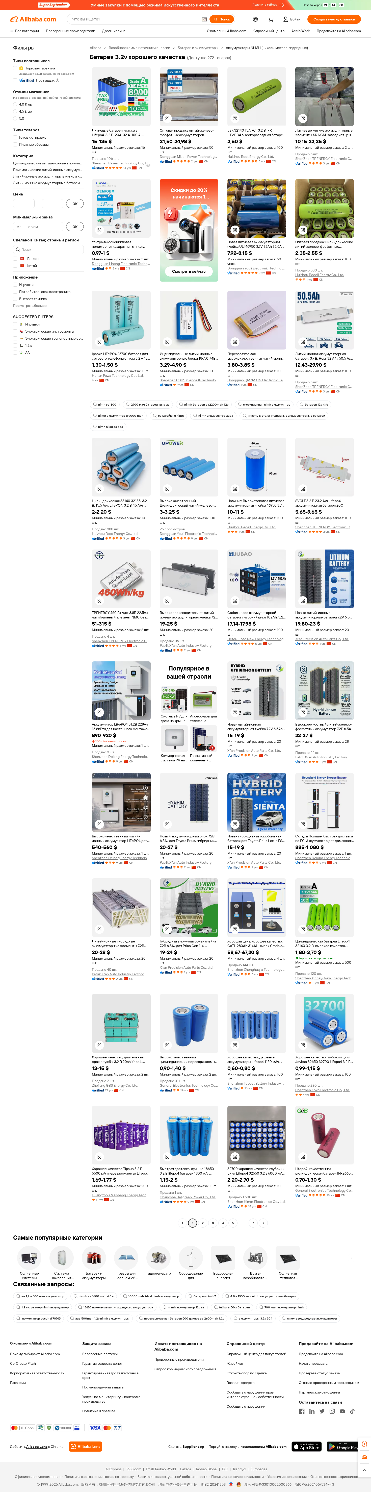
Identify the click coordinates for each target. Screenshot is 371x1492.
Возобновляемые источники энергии (139, 48)
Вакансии (18, 1383)
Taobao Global (206, 1469)
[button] (204, 19)
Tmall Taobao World (161, 1469)
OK (74, 204)
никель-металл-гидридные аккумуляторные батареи (286, 415)
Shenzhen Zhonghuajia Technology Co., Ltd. (256, 969)
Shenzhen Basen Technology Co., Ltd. (121, 163)
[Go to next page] (263, 1223)
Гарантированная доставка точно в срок (110, 1375)
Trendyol (239, 1469)
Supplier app (193, 1447)
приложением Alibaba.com (263, 1447)
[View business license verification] (231, 1484)
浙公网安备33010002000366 (268, 1484)
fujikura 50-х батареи (234, 1307)
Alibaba (95, 48)
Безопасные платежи (100, 1354)
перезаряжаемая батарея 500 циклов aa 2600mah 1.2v (184, 1318)
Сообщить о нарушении (246, 1406)
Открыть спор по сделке (247, 1373)
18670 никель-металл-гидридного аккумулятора (118, 1307)
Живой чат (235, 1363)
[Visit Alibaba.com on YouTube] (342, 1411)
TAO (225, 1469)
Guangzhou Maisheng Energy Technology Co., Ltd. (121, 1195)
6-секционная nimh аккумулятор (266, 404)
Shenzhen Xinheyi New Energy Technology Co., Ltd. (324, 978)
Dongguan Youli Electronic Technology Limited (256, 268)
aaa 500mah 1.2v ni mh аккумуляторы (102, 1318)
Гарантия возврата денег (102, 1363)
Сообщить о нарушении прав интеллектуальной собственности (255, 1394)
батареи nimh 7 (205, 1296)
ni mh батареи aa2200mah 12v (206, 404)
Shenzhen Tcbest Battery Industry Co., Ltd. (256, 1083)
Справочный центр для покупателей (256, 1354)
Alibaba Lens (36, 1447)
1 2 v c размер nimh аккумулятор (45, 1307)
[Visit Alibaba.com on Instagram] (332, 1411)
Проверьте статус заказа (319, 1373)
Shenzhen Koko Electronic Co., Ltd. (322, 1090)
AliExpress (113, 1469)
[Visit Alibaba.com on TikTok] (352, 1411)
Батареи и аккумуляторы (198, 48)
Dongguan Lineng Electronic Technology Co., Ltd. (121, 264)
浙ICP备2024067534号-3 (314, 1484)
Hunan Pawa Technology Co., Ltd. (118, 376)
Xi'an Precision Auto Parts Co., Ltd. (322, 639)
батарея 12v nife (316, 404)
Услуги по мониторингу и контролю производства (111, 1399)
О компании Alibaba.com (31, 1343)
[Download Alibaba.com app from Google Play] (344, 1446)
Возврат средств (240, 1383)
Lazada (185, 1469)
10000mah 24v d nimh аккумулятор (153, 1296)
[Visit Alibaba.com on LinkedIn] (312, 1411)
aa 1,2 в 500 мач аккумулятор (42, 1296)
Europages (258, 1469)
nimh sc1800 (107, 404)
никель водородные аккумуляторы (312, 1318)
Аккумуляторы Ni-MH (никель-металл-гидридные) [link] (267, 48)
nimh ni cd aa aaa (110, 427)
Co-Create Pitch (23, 1363)
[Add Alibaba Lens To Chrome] (85, 1446)
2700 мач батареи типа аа (150, 404)
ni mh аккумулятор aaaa (215, 415)
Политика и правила (98, 1411)
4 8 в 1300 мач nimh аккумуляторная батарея (263, 1296)
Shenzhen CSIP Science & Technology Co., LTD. (189, 380)
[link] (364, 1444)
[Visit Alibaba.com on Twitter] (322, 1411)
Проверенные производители (179, 1359)
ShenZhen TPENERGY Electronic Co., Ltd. (324, 159)
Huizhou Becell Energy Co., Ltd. (319, 275)
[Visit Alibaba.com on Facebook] (302, 1411)
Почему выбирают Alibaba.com (35, 1354)
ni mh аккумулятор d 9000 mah (120, 415)
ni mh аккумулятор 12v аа (186, 1307)
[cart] (272, 20)
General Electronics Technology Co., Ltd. (189, 1085)
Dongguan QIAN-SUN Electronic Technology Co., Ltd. (256, 380)
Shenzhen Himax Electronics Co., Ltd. (256, 1202)
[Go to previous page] (182, 1223)
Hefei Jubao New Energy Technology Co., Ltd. (256, 639)
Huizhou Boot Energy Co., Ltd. (250, 157)
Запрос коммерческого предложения (185, 1369)
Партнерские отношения (319, 1392)
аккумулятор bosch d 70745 (41, 1318)
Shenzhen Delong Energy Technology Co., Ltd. (121, 757)
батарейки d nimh (171, 415)
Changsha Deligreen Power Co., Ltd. (188, 1197)
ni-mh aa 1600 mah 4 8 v (96, 1296)
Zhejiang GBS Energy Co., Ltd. (115, 1085)
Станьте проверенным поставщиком (329, 1383)
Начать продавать (313, 1363)
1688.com (133, 1469)
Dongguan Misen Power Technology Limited (189, 157)
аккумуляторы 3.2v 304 (255, 1318)
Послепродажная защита (102, 1387)
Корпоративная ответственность (37, 1373)
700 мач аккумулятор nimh (284, 1307)
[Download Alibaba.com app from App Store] (307, 1446)
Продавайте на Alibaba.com (321, 1354)
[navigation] (48, 636)
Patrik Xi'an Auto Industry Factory (185, 645)
